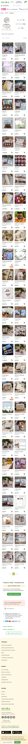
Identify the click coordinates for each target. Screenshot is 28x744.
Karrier (3, 694)
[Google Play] (6, 732)
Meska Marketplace (6, 674)
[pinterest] (8, 717)
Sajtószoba (4, 696)
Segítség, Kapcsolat (6, 682)
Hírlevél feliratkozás (6, 645)
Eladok (12, 2)
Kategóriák (4, 660)
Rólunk (3, 691)
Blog (2, 652)
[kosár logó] (25, 2)
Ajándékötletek (5, 655)
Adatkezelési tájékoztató (7, 704)
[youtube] (11, 717)
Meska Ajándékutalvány (7, 647)
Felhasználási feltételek (7, 699)
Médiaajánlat (4, 679)
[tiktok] (14, 717)
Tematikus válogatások (7, 657)
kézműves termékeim (7, 34)
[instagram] (5, 717)
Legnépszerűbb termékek (8, 650)
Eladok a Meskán (5, 672)
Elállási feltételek (5, 701)
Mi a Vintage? (4, 669)
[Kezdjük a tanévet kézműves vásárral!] (3, 9)
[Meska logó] (5, 2)
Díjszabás (3, 677)
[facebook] (2, 717)
